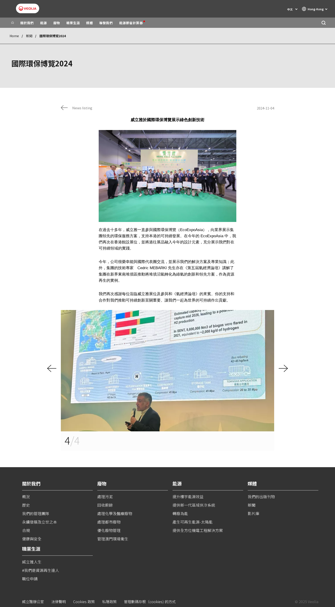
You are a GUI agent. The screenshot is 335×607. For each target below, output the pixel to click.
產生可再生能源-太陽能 (193, 522)
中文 (290, 9)
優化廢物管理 (109, 530)
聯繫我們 (106, 23)
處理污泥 (105, 496)
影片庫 (253, 513)
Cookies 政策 (84, 601)
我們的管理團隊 (35, 513)
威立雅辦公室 (33, 601)
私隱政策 (109, 601)
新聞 (29, 36)
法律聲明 (58, 601)
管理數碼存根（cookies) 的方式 (150, 601)
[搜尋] (323, 22)
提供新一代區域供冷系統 (194, 505)
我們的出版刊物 (261, 496)
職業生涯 (73, 23)
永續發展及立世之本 (39, 522)
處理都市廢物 (109, 522)
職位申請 (30, 578)
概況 (26, 496)
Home (14, 36)
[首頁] (12, 23)
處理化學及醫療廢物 (114, 513)
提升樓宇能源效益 (188, 496)
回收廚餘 (105, 505)
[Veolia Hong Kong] (27, 8)
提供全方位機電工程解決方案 (198, 530)
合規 (26, 530)
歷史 (26, 505)
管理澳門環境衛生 (112, 539)
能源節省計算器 (131, 23)
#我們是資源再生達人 (40, 570)
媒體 (89, 23)
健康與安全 (31, 539)
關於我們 (27, 23)
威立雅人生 (31, 562)
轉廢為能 (180, 513)
